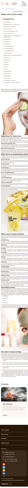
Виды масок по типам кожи (12, 24)
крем (26, 374)
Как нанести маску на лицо (12, 82)
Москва (22, 1)
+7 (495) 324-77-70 (10, 454)
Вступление (7, 22)
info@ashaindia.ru (9, 456)
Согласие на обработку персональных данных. (13, 480)
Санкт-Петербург (24, 4)
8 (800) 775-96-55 (9, 452)
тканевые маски (24, 253)
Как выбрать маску (9, 80)
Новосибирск (24, 5)
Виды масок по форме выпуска (13, 55)
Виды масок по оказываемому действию (13, 36)
